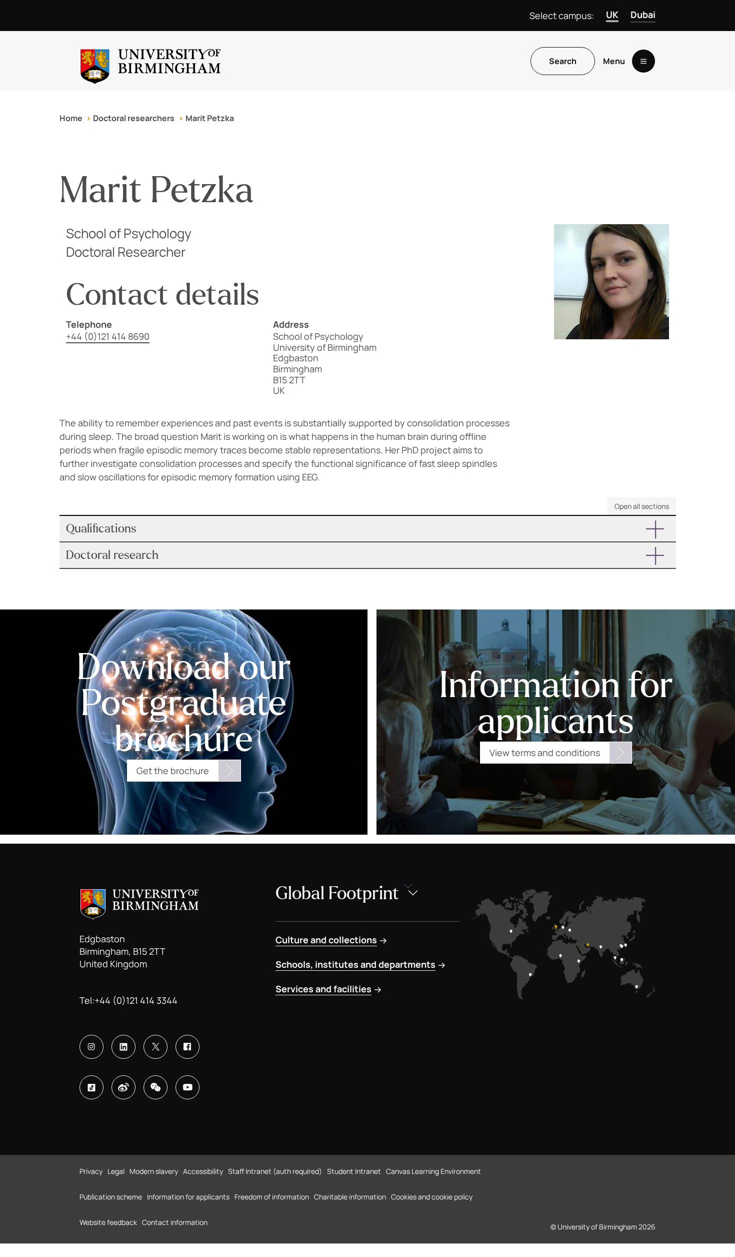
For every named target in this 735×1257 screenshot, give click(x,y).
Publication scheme (111, 1196)
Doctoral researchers (133, 118)
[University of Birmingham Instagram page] (92, 1047)
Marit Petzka (210, 118)
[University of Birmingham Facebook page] (188, 1047)
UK (612, 15)
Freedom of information (271, 1196)
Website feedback (108, 1222)
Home (71, 118)
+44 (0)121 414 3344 (136, 1000)
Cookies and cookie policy (431, 1196)
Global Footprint (337, 893)
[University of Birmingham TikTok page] (92, 1087)
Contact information (175, 1222)
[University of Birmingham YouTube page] (188, 1087)
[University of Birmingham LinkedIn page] (124, 1047)
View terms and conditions (545, 753)
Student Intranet (354, 1171)
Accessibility (203, 1171)
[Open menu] (644, 61)
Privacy (91, 1171)
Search (562, 61)
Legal (116, 1171)
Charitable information (350, 1196)
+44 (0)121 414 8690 (108, 336)
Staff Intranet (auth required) (275, 1171)
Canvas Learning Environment (433, 1171)
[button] (368, 528)
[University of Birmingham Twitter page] (156, 1047)
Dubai (643, 15)
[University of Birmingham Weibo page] (124, 1087)
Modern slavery (154, 1171)
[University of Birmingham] (151, 61)
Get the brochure (172, 771)
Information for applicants (188, 1196)
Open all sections (641, 506)
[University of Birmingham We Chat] (156, 1087)
